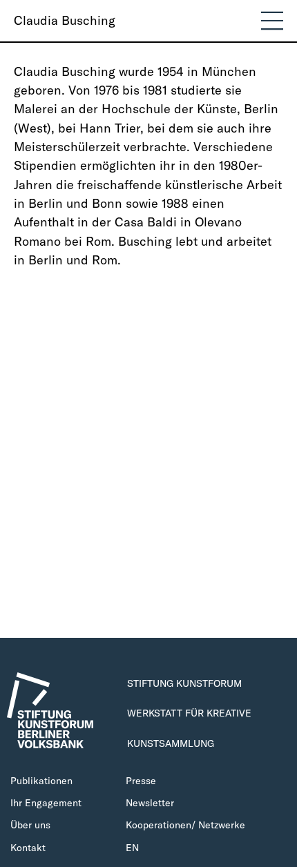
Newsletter (150, 803)
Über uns (30, 825)
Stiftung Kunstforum (184, 683)
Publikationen (41, 781)
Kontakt (28, 848)
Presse (141, 781)
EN (132, 848)
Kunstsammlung (170, 743)
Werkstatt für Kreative (189, 713)
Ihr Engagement (46, 803)
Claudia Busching (64, 20)
